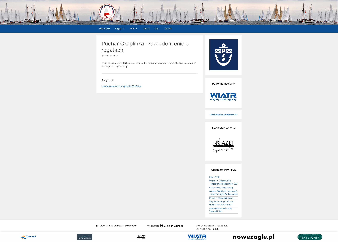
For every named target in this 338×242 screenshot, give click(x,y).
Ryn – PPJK (214, 177)
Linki (157, 28)
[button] (223, 97)
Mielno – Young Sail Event (221, 198)
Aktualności (104, 28)
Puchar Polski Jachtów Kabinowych (117, 225)
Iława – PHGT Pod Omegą (221, 187)
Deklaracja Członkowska (223, 114)
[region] (223, 97)
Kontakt (168, 28)
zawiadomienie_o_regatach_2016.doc (121, 86)
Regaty (118, 28)
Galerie (146, 28)
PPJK (132, 28)
